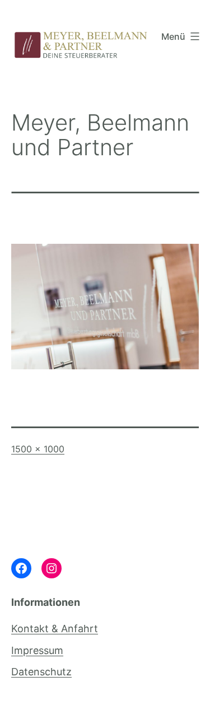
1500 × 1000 (37, 449)
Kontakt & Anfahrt (54, 628)
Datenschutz (41, 672)
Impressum (37, 650)
